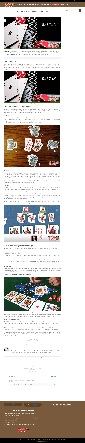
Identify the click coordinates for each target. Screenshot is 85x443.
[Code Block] (27, 384)
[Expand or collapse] (59, 58)
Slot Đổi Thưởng (48, 4)
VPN (67, 4)
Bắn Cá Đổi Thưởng (30, 4)
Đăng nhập (53, 376)
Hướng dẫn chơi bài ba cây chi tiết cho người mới (17, 359)
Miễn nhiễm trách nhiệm (41, 439)
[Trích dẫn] (25, 384)
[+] (32, 384)
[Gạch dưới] (18, 384)
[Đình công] (20, 384)
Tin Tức (58, 439)
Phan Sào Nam (38, 15)
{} (30, 384)
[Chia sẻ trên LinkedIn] (37, 340)
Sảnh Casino (53, 439)
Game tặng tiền (56, 0)
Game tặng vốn (62, 0)
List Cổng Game (21, 4)
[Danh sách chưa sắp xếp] (23, 384)
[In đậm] (15, 384)
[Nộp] (80, 10)
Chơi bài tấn (6, 51)
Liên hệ (48, 439)
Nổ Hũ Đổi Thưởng (39, 4)
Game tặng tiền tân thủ (71, 0)
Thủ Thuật (63, 439)
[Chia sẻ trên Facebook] (28, 340)
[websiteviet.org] (10, 4)
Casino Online (56, 4)
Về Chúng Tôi (22, 439)
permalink (44, 344)
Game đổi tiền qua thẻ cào (47, 0)
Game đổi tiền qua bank (37, 0)
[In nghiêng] (16, 384)
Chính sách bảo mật (30, 439)
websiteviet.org (13, 54)
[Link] (29, 384)
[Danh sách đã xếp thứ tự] (22, 384)
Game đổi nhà (21, 0)
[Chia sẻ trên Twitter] (30, 340)
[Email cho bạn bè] (32, 340)
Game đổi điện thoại (13, 0)
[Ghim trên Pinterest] (35, 340)
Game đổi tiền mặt (28, 0)
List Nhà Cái (62, 4)
